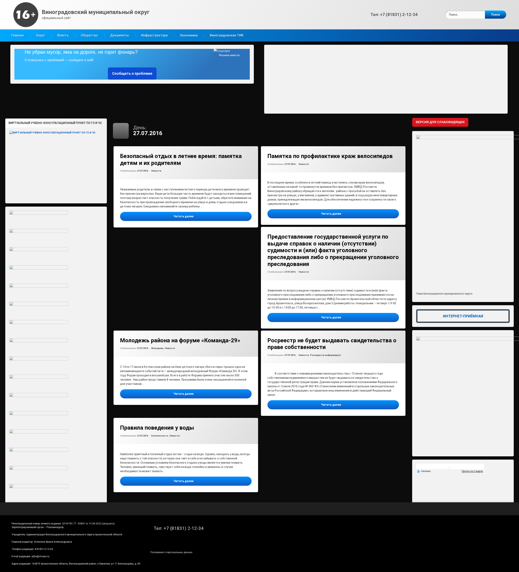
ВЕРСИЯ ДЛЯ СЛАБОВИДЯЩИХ (440, 122)
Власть (63, 35)
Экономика (189, 35)
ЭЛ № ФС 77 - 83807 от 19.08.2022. (82, 523)
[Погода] (423, 471)
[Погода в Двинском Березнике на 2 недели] (472, 471)
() (108, 523)
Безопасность (159, 435)
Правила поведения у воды (157, 427)
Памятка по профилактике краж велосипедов (330, 156)
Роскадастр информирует (325, 355)
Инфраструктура (154, 35)
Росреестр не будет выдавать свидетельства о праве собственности (331, 344)
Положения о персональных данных (171, 552)
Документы (119, 35)
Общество (89, 35)
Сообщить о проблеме (132, 73)
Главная (17, 35)
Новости (156, 171)
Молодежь (157, 348)
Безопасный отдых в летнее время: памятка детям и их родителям (181, 159)
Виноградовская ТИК (226, 35)
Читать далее (213, 216)
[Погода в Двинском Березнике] (450, 467)
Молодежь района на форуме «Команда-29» (180, 340)
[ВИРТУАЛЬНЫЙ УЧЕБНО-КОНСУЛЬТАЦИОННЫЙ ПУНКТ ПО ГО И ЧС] (56, 164)
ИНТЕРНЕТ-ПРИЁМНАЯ (463, 316)
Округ (40, 35)
